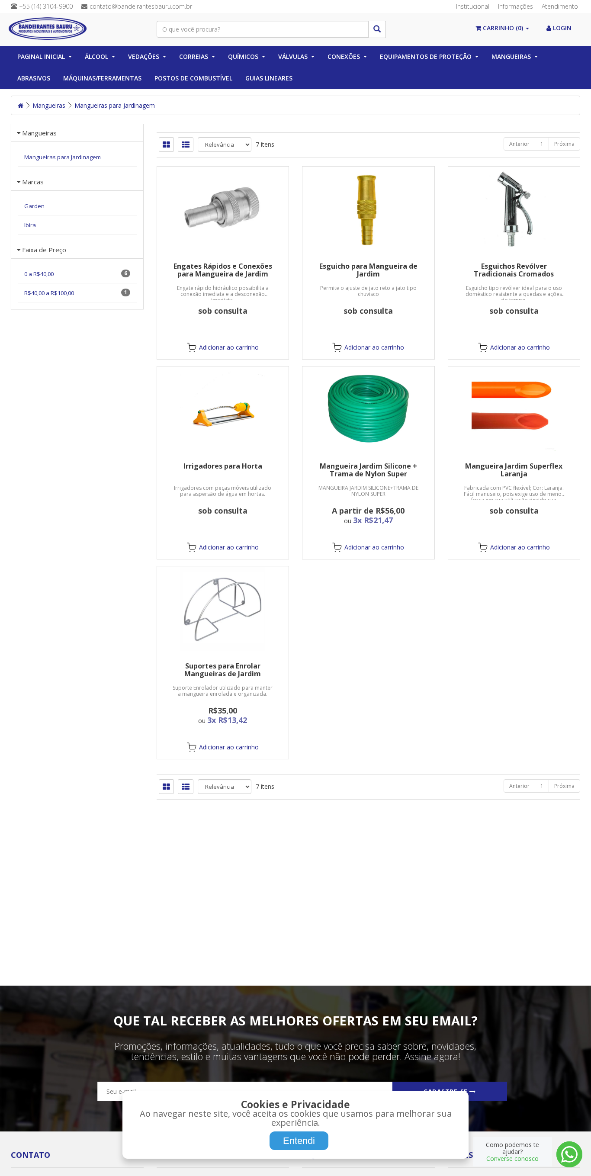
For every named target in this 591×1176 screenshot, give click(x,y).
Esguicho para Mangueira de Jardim (368, 270)
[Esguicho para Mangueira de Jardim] (368, 209)
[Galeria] (166, 144)
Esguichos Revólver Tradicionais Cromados (514, 270)
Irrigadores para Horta (222, 466)
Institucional (472, 6)
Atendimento (560, 6)
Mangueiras (511, 56)
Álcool (96, 56)
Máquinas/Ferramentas (102, 78)
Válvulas (293, 56)
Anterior (519, 144)
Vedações (143, 56)
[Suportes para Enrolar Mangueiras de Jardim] (223, 608)
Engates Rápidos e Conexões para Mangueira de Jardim (222, 270)
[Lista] (185, 144)
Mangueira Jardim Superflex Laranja (513, 470)
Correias (193, 56)
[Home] (20, 105)
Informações (515, 6)
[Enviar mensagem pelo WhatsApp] (569, 1154)
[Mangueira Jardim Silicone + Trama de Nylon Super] (368, 408)
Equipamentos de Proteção (426, 56)
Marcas (33, 181)
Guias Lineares (268, 78)
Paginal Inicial (41, 56)
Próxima (564, 144)
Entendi (299, 1140)
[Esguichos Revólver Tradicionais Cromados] (514, 209)
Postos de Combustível (193, 78)
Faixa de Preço (44, 249)
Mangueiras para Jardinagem (114, 105)
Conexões (344, 56)
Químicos (243, 56)
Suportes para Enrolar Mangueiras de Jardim (222, 669)
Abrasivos (33, 78)
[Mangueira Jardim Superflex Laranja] (514, 408)
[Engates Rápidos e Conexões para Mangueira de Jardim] (223, 209)
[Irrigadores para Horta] (223, 408)
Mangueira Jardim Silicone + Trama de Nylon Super (368, 470)
